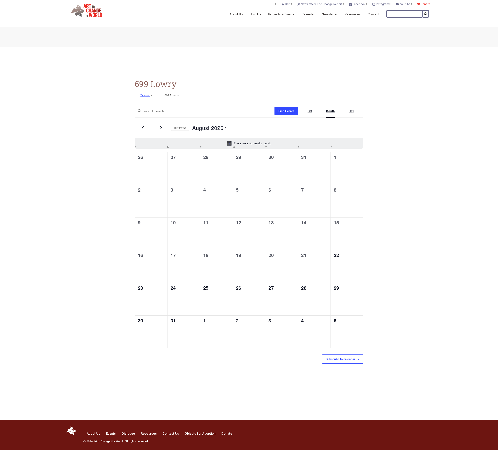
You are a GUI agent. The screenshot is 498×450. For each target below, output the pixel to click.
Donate (425, 4)
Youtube (404, 4)
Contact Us (171, 433)
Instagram (382, 4)
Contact (373, 14)
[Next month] (161, 127)
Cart (287, 4)
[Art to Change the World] (83, 16)
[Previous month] (142, 127)
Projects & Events (281, 14)
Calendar (308, 14)
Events (145, 95)
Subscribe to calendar (340, 359)
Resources (353, 14)
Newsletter (330, 14)
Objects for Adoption (200, 433)
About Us (236, 14)
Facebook (359, 4)
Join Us (255, 14)
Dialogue (128, 433)
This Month (180, 127)
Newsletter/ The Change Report (321, 4)
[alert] (249, 143)
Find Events (286, 111)
